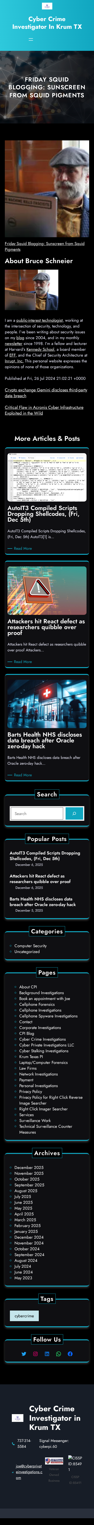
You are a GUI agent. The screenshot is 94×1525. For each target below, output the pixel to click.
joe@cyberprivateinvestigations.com (29, 1471)
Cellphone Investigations (40, 1010)
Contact (25, 1022)
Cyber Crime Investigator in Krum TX (47, 22)
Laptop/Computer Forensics (43, 1062)
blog (20, 338)
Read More (24, 548)
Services (26, 1115)
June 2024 (23, 1272)
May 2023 (23, 1278)
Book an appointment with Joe (44, 998)
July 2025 (22, 1196)
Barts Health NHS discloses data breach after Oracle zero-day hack (43, 902)
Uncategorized (27, 951)
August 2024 (25, 1260)
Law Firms (28, 1068)
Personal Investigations (38, 1086)
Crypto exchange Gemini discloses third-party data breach (46, 393)
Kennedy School (40, 349)
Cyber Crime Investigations (42, 1039)
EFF (12, 355)
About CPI (28, 987)
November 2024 (29, 1243)
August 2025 (25, 1191)
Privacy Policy (30, 1091)
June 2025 (23, 1202)
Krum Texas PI (31, 1057)
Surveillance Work (35, 1120)
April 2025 (24, 1214)
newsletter (13, 343)
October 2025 (27, 1179)
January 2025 (26, 1231)
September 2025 (29, 1185)
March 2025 (25, 1220)
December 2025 (29, 1167)
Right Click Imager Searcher (43, 1109)
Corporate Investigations (40, 1027)
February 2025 (27, 1225)
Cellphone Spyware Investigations (48, 1016)
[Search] (74, 813)
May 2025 (23, 1208)
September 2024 (29, 1255)
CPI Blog (26, 1033)
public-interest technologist (39, 320)
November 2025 (29, 1173)
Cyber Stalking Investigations (43, 1051)
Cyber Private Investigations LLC (46, 1045)
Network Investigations (38, 1074)
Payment (26, 1080)
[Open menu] (31, 39)
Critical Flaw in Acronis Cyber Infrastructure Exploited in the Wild (44, 410)
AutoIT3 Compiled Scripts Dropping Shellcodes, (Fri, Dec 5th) (45, 856)
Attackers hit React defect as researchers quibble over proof (40, 879)
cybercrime (24, 1316)
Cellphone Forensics (37, 1004)
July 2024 (22, 1266)
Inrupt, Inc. (14, 361)
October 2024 (27, 1249)
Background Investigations (41, 993)
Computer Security (30, 946)
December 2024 (29, 1237)
